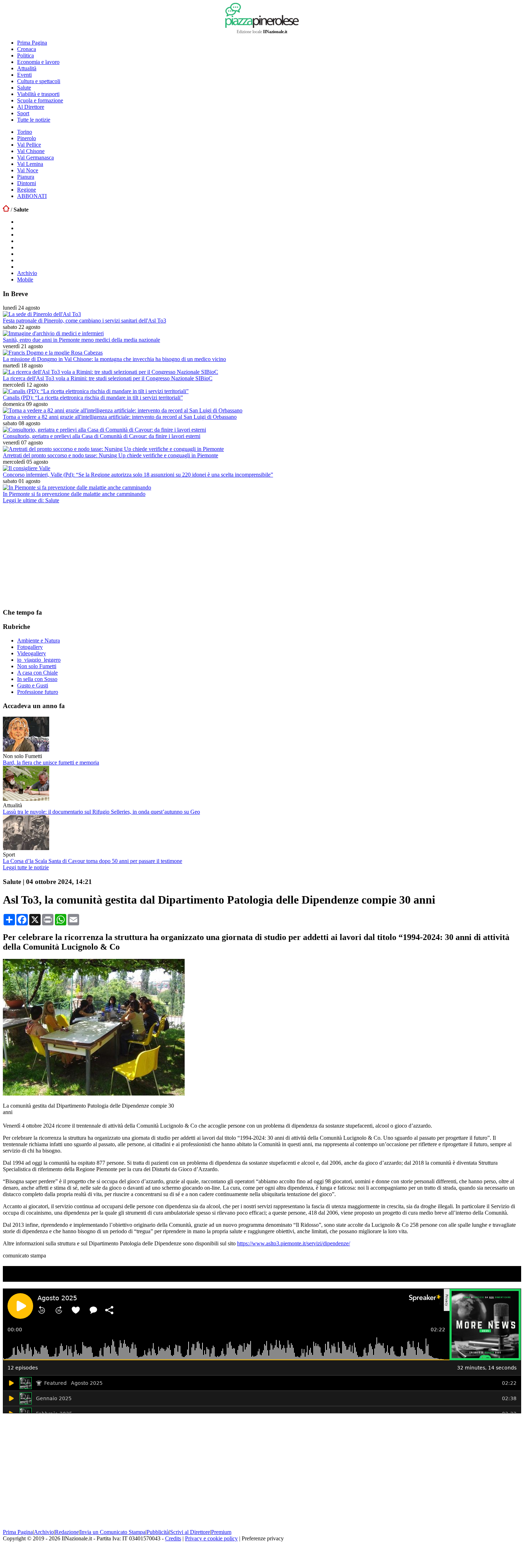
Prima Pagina (32, 43)
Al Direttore (30, 107)
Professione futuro (37, 692)
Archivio (27, 273)
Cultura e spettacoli (38, 81)
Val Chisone (31, 151)
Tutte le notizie (33, 120)
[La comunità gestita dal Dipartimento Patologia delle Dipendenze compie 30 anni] (94, 1094)
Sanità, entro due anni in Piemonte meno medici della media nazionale (81, 340)
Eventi (24, 75)
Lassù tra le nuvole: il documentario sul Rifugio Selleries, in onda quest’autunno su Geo (101, 812)
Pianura (25, 177)
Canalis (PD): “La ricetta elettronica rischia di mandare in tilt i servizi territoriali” (93, 398)
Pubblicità (158, 1532)
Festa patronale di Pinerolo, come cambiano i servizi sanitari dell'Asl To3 (84, 320)
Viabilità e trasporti (38, 94)
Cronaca (26, 49)
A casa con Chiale (37, 673)
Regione (26, 190)
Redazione (67, 1532)
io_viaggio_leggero (39, 660)
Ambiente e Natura (38, 640)
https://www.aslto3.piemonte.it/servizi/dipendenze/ (293, 1243)
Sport (23, 113)
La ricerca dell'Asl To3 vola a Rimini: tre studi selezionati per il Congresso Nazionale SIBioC (107, 378)
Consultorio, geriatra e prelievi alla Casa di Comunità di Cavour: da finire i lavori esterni (101, 436)
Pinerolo (26, 138)
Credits (173, 1538)
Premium (221, 1532)
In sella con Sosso (37, 679)
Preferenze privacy (263, 1538)
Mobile (25, 279)
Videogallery (31, 653)
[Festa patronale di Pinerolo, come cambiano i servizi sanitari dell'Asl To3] (42, 314)
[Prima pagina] (6, 210)
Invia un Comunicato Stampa (112, 1532)
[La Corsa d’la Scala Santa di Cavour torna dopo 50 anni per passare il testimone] (26, 848)
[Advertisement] (56, 555)
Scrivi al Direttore (190, 1532)
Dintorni (26, 183)
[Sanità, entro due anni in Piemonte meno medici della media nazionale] (53, 333)
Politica (25, 55)
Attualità (26, 68)
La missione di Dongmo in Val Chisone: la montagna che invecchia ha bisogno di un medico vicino (114, 359)
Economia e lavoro (38, 62)
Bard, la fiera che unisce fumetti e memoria (51, 762)
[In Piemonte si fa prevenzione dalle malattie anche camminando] (77, 487)
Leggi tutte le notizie (26, 867)
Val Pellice (29, 145)
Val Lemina (30, 164)
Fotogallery (30, 647)
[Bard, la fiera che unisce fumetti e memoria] (26, 750)
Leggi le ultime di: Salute (31, 500)
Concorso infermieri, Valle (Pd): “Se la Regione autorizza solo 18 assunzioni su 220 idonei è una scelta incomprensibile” (138, 475)
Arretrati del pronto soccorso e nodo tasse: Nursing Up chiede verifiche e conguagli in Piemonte (110, 455)
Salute (24, 88)
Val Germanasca (35, 157)
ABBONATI (32, 196)
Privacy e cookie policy (211, 1538)
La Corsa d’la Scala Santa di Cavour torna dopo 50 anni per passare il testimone (92, 861)
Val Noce (27, 170)
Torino (24, 132)
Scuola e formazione (40, 100)
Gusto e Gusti (32, 685)
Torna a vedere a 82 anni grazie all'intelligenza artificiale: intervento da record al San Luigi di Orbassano (120, 417)
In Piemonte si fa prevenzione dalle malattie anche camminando (74, 494)
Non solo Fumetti (36, 666)
